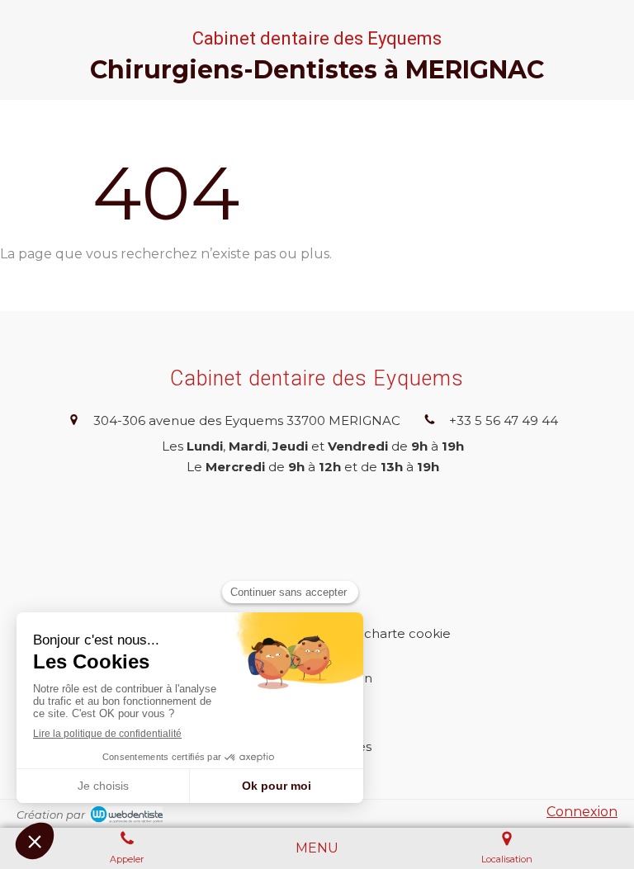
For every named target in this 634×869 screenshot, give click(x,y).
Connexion (581, 811)
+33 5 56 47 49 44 (503, 420)
